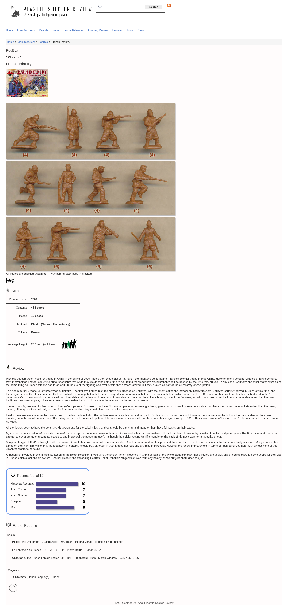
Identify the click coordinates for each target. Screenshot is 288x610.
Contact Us (129, 603)
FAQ (117, 603)
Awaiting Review (98, 30)
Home (9, 30)
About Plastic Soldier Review (155, 603)
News (55, 30)
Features (117, 30)
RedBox (43, 41)
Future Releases (73, 30)
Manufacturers (26, 30)
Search (142, 30)
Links (130, 30)
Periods (43, 30)
